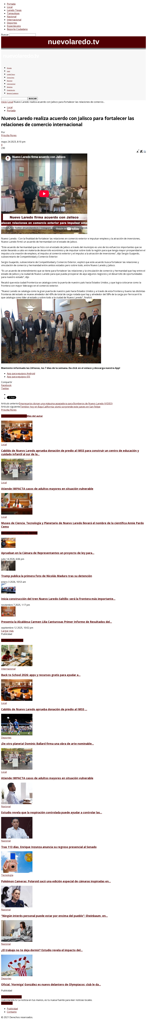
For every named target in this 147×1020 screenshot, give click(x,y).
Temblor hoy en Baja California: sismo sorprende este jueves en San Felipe (60, 406)
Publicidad (12, 1008)
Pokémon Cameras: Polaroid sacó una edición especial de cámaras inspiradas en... (56, 881)
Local (9, 7)
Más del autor (35, 416)
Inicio (4, 101)
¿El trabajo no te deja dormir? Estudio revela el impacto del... (42, 950)
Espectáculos (14, 26)
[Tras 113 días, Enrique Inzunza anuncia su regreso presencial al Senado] (16, 837)
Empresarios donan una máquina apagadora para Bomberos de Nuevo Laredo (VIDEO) (66, 403)
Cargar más (7, 630)
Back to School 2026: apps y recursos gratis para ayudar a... (41, 675)
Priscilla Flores (9, 135)
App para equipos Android (21, 373)
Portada (11, 3)
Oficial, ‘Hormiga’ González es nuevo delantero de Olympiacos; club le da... (51, 984)
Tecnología (7, 875)
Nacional (11, 16)
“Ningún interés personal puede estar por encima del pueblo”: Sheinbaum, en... (54, 916)
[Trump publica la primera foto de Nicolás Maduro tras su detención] (8, 569)
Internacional (14, 19)
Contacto (12, 1011)
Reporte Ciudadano (17, 29)
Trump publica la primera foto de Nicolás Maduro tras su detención (46, 576)
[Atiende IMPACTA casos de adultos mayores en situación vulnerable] (16, 479)
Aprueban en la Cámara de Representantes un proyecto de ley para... (47, 553)
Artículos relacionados (14, 416)
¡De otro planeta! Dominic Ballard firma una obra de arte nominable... (47, 743)
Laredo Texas (14, 10)
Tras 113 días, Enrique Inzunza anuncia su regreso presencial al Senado (49, 847)
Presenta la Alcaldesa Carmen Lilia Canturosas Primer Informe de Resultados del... (56, 622)
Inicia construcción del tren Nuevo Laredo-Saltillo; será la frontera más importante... (58, 599)
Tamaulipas (13, 13)
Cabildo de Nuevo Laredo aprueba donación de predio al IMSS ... (44, 709)
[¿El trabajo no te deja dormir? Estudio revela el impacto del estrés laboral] (16, 940)
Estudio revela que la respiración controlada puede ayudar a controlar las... (51, 812)
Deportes (12, 22)
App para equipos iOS (18, 376)
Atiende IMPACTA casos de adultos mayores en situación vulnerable (47, 488)
